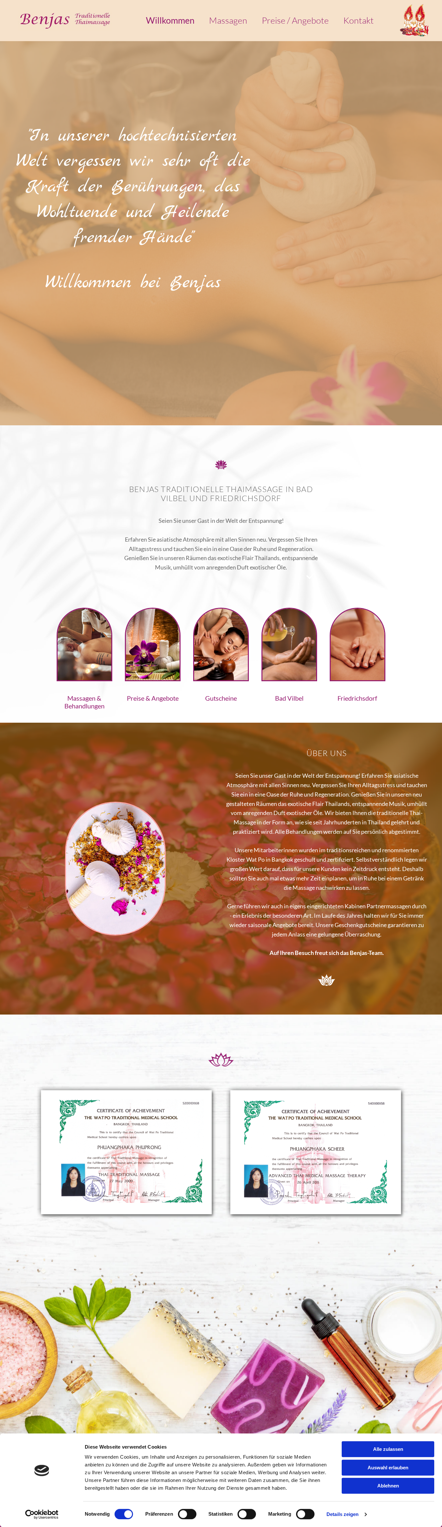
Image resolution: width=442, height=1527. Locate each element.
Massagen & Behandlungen (84, 702)
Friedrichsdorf (357, 698)
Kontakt (358, 21)
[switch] (187, 1514)
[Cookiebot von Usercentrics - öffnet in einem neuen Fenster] (42, 1514)
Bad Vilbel (289, 698)
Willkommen (170, 21)
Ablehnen (388, 1485)
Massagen (228, 21)
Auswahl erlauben (388, 1467)
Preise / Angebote (295, 21)
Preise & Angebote (153, 698)
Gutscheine (221, 698)
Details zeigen (342, 1514)
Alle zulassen (388, 1449)
